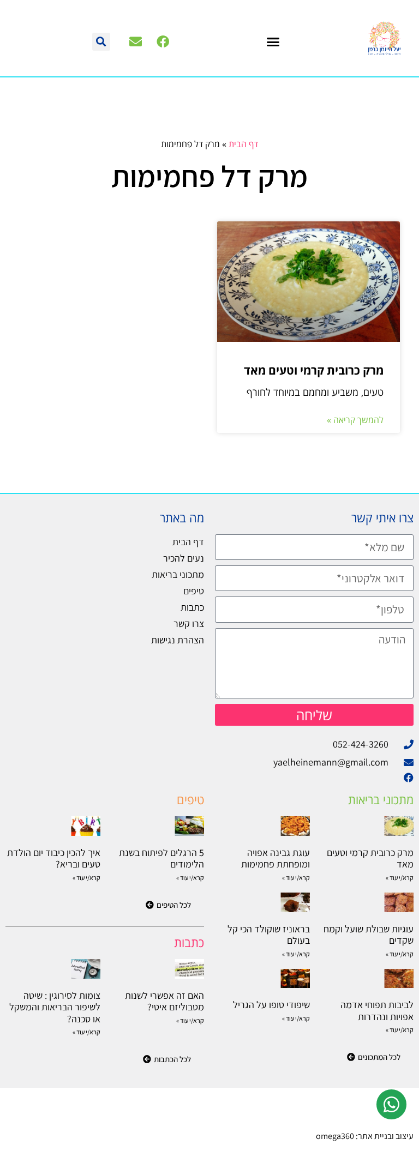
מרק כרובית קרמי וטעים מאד (314, 370)
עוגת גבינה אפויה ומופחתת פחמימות (275, 858)
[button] (273, 41)
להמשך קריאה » (355, 420)
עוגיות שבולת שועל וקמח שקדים (369, 935)
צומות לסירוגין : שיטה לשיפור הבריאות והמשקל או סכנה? (54, 1007)
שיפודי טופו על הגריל (271, 1004)
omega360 (335, 1136)
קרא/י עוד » (400, 877)
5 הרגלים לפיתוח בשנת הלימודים (161, 858)
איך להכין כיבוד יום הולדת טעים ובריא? (53, 858)
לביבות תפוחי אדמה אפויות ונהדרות (377, 1010)
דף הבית (243, 144)
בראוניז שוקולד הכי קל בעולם (269, 935)
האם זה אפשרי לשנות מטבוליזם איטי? (164, 1001)
